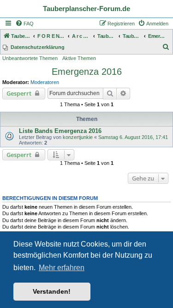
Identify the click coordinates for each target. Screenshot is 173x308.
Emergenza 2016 (87, 71)
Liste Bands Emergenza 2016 (60, 130)
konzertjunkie (78, 137)
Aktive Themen (79, 58)
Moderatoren (44, 82)
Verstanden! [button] (52, 291)
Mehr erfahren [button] (61, 268)
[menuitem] (24, 23)
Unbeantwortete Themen (30, 58)
